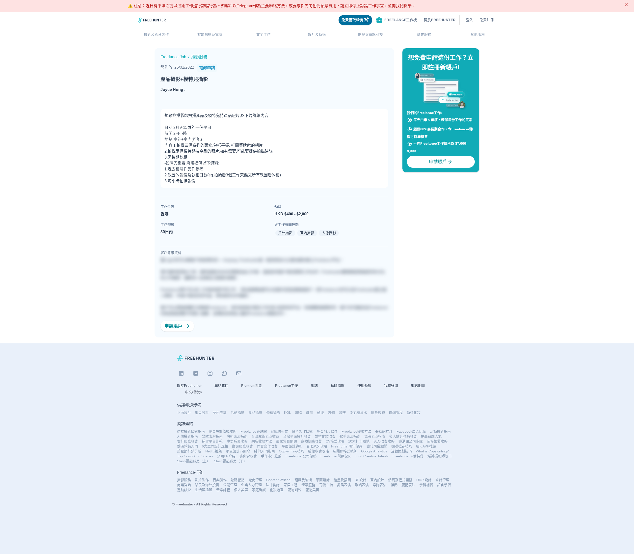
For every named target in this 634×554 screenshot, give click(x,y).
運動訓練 (184, 490)
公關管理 (230, 485)
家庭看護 (259, 490)
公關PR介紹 (226, 456)
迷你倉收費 (248, 456)
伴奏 (394, 485)
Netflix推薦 (213, 451)
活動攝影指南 (440, 431)
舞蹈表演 (344, 485)
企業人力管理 (251, 485)
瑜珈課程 (396, 413)
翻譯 (309, 413)
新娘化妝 (414, 413)
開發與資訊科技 (370, 34)
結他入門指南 (264, 451)
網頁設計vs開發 (238, 451)
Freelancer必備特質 (408, 456)
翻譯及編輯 (303, 480)
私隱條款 (337, 386)
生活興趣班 (203, 490)
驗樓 (342, 413)
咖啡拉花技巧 (401, 446)
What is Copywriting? (432, 451)
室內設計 (220, 413)
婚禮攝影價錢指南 (191, 431)
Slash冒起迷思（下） (230, 461)
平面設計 (184, 413)
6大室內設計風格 (215, 446)
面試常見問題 (286, 441)
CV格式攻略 (335, 441)
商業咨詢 (184, 485)
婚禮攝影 (273, 413)
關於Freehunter (189, 386)
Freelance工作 (286, 386)
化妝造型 (277, 490)
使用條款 (364, 386)
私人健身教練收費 (403, 436)
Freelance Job (173, 57)
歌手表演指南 (350, 436)
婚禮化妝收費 (325, 436)
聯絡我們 (221, 386)
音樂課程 (223, 490)
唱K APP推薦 (426, 446)
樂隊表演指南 (212, 436)
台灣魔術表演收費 (265, 436)
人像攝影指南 (187, 436)
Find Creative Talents (372, 456)
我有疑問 (391, 386)
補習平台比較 (212, 441)
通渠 (320, 413)
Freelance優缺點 (253, 431)
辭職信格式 (279, 431)
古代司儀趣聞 (377, 446)
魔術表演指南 (237, 436)
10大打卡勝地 (359, 441)
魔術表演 (408, 485)
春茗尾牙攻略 (316, 446)
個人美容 (241, 490)
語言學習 (444, 485)
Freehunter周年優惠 (347, 446)
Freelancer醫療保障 (335, 456)
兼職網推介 (384, 431)
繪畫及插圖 (342, 480)
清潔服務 (308, 485)
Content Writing (278, 480)
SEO (298, 413)
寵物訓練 (294, 490)
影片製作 (202, 480)
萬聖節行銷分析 (189, 451)
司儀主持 (326, 485)
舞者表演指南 (374, 436)
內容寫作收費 (267, 446)
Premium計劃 (251, 386)
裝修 (331, 413)
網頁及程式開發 (400, 480)
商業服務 (424, 34)
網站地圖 (418, 386)
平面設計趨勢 (292, 446)
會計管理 (442, 480)
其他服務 (478, 34)
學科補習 (426, 485)
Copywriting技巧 (291, 451)
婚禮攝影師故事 (439, 456)
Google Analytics (374, 451)
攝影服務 (184, 480)
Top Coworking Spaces (195, 456)
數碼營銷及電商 (209, 34)
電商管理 (255, 480)
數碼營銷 (237, 480)
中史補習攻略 (237, 441)
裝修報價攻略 (437, 441)
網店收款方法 (261, 441)
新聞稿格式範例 (345, 451)
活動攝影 (237, 413)
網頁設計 (202, 413)
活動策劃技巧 (401, 451)
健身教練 (378, 413)
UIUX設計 (423, 480)
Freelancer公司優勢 (301, 456)
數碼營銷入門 (187, 446)
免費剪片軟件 (327, 431)
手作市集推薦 (271, 456)
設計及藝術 (317, 34)
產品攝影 (255, 413)
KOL (287, 413)
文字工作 (263, 34)
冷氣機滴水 (358, 413)
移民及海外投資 (207, 485)
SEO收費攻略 (384, 441)
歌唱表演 (362, 485)
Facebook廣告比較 (411, 431)
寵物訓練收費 (311, 441)
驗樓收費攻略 (318, 451)
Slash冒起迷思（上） (193, 461)
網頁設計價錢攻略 (223, 431)
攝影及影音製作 (156, 34)
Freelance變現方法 (356, 431)
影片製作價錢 (302, 431)
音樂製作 (220, 480)
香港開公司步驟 (410, 441)
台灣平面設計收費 (297, 436)
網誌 (314, 386)
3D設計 (360, 480)
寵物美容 (312, 490)
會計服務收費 (187, 441)
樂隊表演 (380, 485)
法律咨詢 (273, 485)
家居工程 (290, 485)
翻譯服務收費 (242, 446)
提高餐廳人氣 (431, 436)
